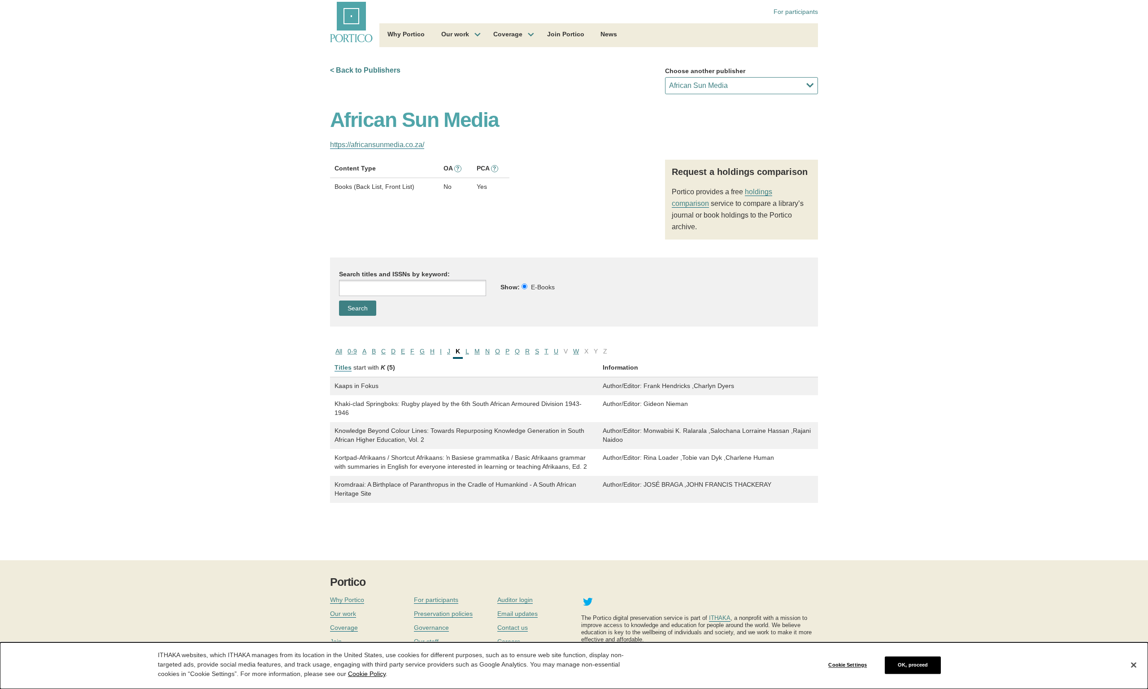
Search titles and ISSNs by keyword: (394, 274)
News (608, 34)
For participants (796, 11)
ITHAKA (720, 618)
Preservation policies (443, 613)
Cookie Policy (367, 673)
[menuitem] (406, 35)
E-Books (543, 287)
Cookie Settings (847, 664)
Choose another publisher (705, 70)
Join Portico (565, 34)
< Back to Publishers (365, 70)
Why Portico (406, 34)
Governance (431, 627)
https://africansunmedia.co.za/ (377, 144)
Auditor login (515, 599)
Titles (343, 367)
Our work (455, 34)
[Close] (1134, 665)
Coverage (507, 34)
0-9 (352, 351)
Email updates (517, 613)
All (338, 351)
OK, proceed (913, 664)
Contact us (512, 627)
